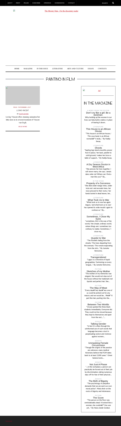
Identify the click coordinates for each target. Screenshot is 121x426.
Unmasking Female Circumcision (98, 344)
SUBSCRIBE (36, 3)
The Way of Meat (98, 288)
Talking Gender (98, 324)
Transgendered (98, 257)
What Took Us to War (98, 200)
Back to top (9, 421)
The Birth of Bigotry (98, 381)
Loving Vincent (23, 110)
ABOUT (9, 3)
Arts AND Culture (75, 68)
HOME (16, 68)
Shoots (98, 148)
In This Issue (42, 68)
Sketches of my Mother (98, 271)
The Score (98, 397)
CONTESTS (102, 68)
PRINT (18, 3)
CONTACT (71, 3)
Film (15, 107)
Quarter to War (98, 238)
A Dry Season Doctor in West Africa (98, 165)
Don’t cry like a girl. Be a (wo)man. (98, 114)
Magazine (28, 68)
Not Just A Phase (98, 364)
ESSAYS (91, 68)
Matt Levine (23, 114)
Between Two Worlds (98, 304)
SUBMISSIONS (59, 3)
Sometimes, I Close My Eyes (98, 217)
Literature (57, 68)
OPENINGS (47, 3)
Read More (23, 126)
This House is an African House (98, 130)
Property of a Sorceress (98, 183)
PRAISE (26, 3)
